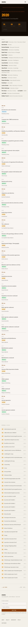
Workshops (13, 619)
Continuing (4, 623)
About (3, 619)
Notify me (14, 610)
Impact (19, 619)
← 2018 (20, 587)
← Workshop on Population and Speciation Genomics (13, 7)
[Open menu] (25, 2)
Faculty (7, 619)
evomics (4, 2)
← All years (4, 587)
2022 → (24, 587)
